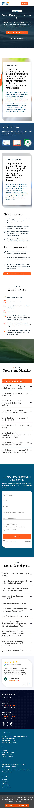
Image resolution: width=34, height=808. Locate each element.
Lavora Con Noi (6, 786)
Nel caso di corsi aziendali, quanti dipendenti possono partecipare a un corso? (13, 633)
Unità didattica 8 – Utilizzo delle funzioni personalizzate (15, 443)
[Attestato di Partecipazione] (6, 145)
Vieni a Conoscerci (6, 788)
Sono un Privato (11, 530)
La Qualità (4, 782)
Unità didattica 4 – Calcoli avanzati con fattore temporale (14, 411)
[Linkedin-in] (11, 724)
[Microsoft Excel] (28, 146)
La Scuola (4, 780)
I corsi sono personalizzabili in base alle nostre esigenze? (14, 609)
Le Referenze (5, 784)
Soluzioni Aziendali (7, 754)
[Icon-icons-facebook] (7, 724)
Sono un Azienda (11, 524)
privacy (14, 541)
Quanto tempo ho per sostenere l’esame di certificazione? (15, 589)
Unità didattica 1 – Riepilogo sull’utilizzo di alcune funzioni (14, 386)
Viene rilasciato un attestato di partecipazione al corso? (14, 582)
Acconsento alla (10, 541)
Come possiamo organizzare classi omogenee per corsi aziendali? (13, 643)
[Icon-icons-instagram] (3, 724)
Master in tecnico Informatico (9, 742)
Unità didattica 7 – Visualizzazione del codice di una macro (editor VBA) (15, 435)
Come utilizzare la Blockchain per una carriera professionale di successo (14, 765)
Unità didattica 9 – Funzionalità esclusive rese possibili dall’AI (15, 451)
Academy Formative (7, 757)
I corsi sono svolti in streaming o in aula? (15, 574)
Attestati (4, 750)
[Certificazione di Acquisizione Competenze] (17, 145)
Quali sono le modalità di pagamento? (12, 597)
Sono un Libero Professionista (15, 527)
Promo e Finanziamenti (8, 752)
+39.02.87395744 (9, 706)
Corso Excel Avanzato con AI (9, 738)
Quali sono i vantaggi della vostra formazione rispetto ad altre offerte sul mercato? (14, 623)
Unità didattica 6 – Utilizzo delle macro (15, 426)
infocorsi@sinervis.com (8, 694)
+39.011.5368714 (10, 716)
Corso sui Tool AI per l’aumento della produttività (15, 736)
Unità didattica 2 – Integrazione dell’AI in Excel (15, 394)
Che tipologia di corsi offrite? (14, 603)
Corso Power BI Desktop (8, 740)
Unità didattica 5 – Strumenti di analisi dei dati (15, 419)
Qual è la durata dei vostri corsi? (15, 616)
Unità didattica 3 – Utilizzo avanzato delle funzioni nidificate (13, 402)
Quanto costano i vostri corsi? (14, 650)
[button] (17, 387)
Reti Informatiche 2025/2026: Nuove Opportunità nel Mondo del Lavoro (16, 771)
